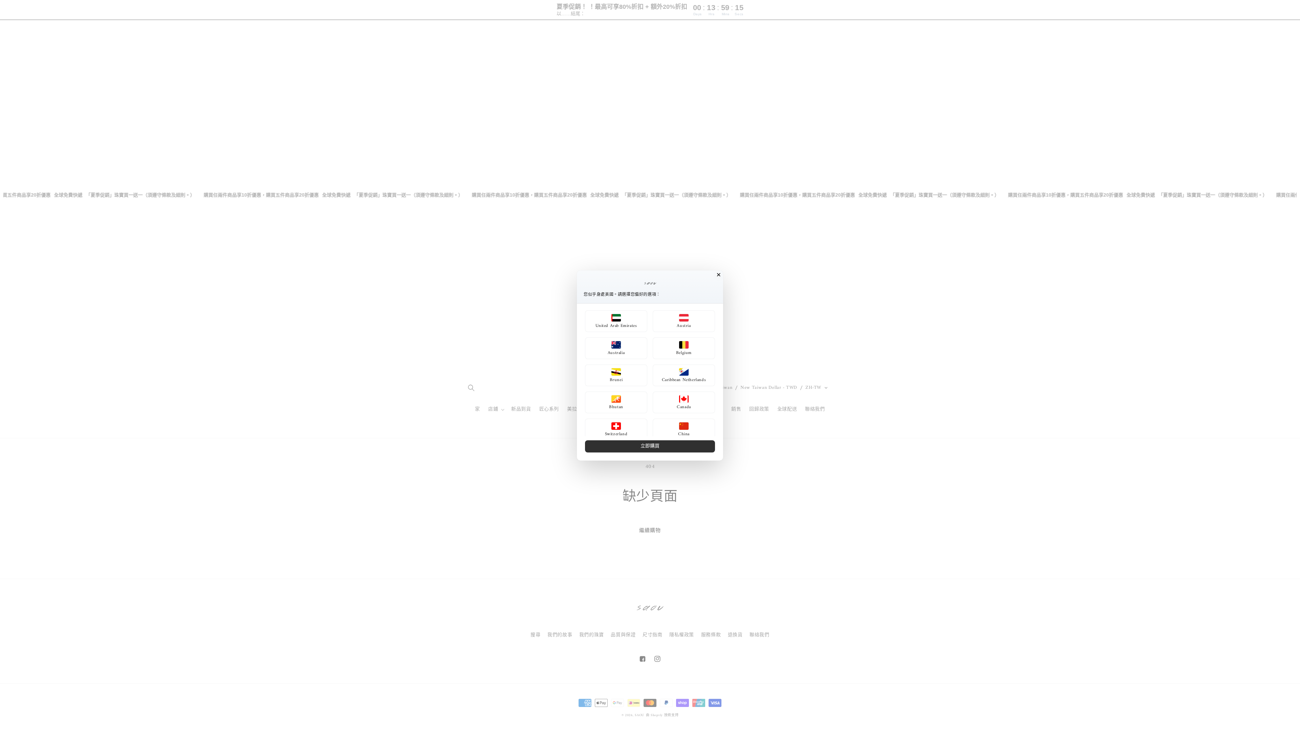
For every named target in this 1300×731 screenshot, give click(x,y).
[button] (616, 321)
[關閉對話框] (718, 274)
